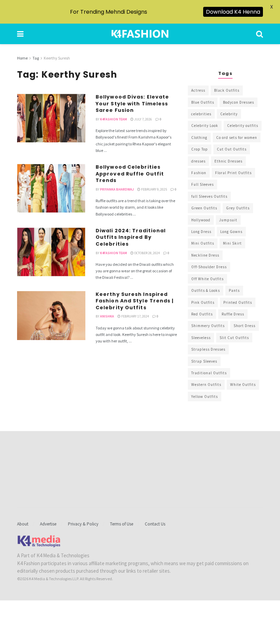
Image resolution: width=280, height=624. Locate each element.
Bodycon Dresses (238, 102)
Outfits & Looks (205, 290)
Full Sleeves (202, 184)
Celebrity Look (204, 125)
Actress (198, 90)
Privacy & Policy (83, 524)
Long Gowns (231, 231)
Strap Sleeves (204, 361)
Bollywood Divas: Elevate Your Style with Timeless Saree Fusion (132, 103)
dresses (198, 161)
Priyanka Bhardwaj (117, 189)
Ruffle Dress (233, 314)
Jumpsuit (228, 220)
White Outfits (243, 384)
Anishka (107, 316)
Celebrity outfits (242, 125)
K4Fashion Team (113, 119)
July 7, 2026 (143, 119)
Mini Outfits (202, 243)
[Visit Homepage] (140, 33)
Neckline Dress (205, 255)
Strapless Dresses (208, 349)
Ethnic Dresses (228, 161)
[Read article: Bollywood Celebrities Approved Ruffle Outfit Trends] (51, 188)
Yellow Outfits (204, 396)
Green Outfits (204, 208)
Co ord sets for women (236, 137)
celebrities (201, 114)
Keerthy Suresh (57, 58)
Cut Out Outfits (232, 149)
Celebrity (229, 114)
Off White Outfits (207, 278)
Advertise (48, 524)
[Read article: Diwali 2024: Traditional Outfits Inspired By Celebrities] (51, 252)
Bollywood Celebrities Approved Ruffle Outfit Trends (130, 174)
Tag (35, 58)
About (22, 524)
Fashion (198, 172)
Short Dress (244, 325)
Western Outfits (206, 384)
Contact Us (155, 524)
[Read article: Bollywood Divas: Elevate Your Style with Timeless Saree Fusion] (51, 118)
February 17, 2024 (135, 316)
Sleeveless (201, 337)
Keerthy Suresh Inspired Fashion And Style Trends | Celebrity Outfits (135, 301)
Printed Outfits (237, 302)
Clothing (199, 137)
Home (22, 58)
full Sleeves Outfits (209, 196)
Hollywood (200, 220)
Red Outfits (202, 314)
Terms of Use (121, 524)
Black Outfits (226, 90)
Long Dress (201, 231)
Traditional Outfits (209, 372)
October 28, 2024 (147, 253)
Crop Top (199, 149)
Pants (234, 290)
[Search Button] (259, 34)
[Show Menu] (20, 34)
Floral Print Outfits (233, 172)
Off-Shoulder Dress (209, 266)
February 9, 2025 (153, 189)
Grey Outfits (238, 208)
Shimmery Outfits (208, 325)
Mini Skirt (232, 243)
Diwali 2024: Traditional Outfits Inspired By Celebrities (131, 237)
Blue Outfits (202, 102)
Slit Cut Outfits (234, 337)
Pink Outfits (202, 302)
